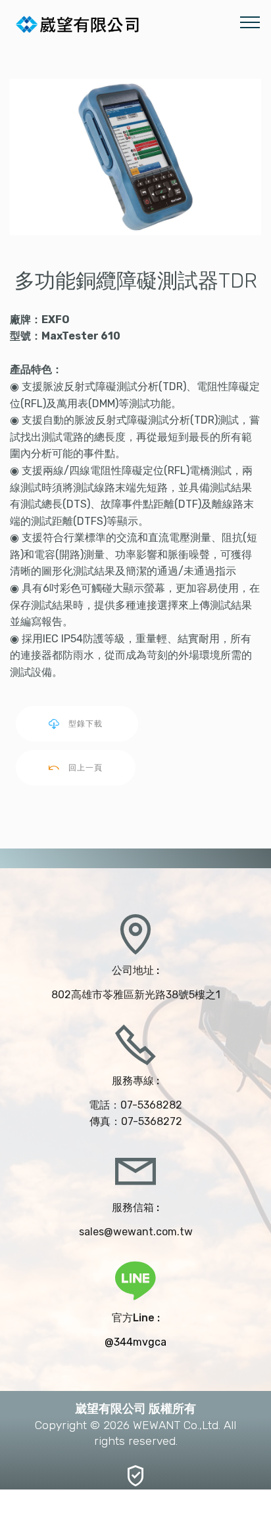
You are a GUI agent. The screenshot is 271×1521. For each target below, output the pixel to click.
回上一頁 (85, 767)
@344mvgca (135, 1342)
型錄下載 (86, 723)
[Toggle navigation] (250, 22)
